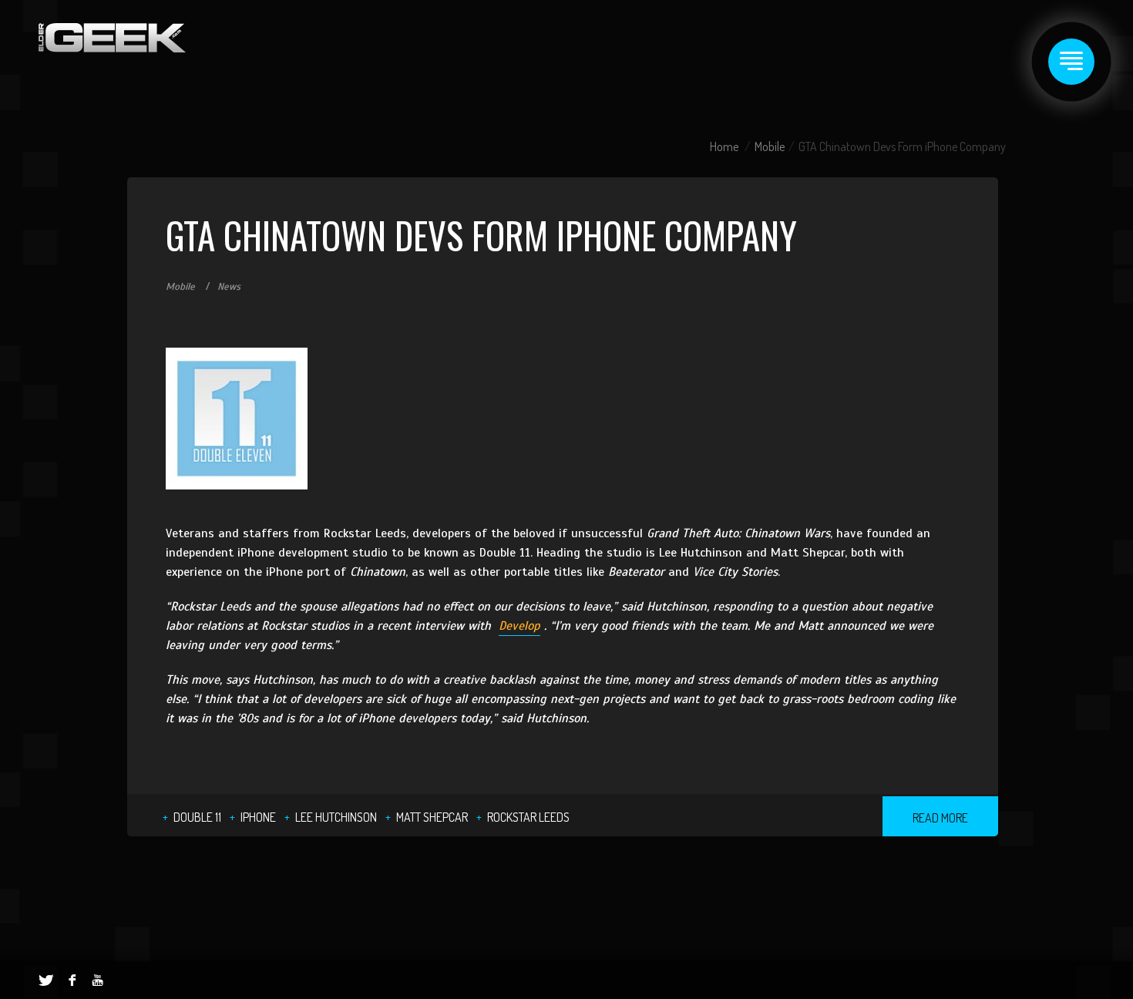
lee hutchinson (336, 817)
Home (724, 146)
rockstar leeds (528, 817)
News (228, 287)
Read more (940, 818)
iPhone (258, 817)
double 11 (197, 817)
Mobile (770, 146)
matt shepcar (432, 817)
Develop (519, 626)
